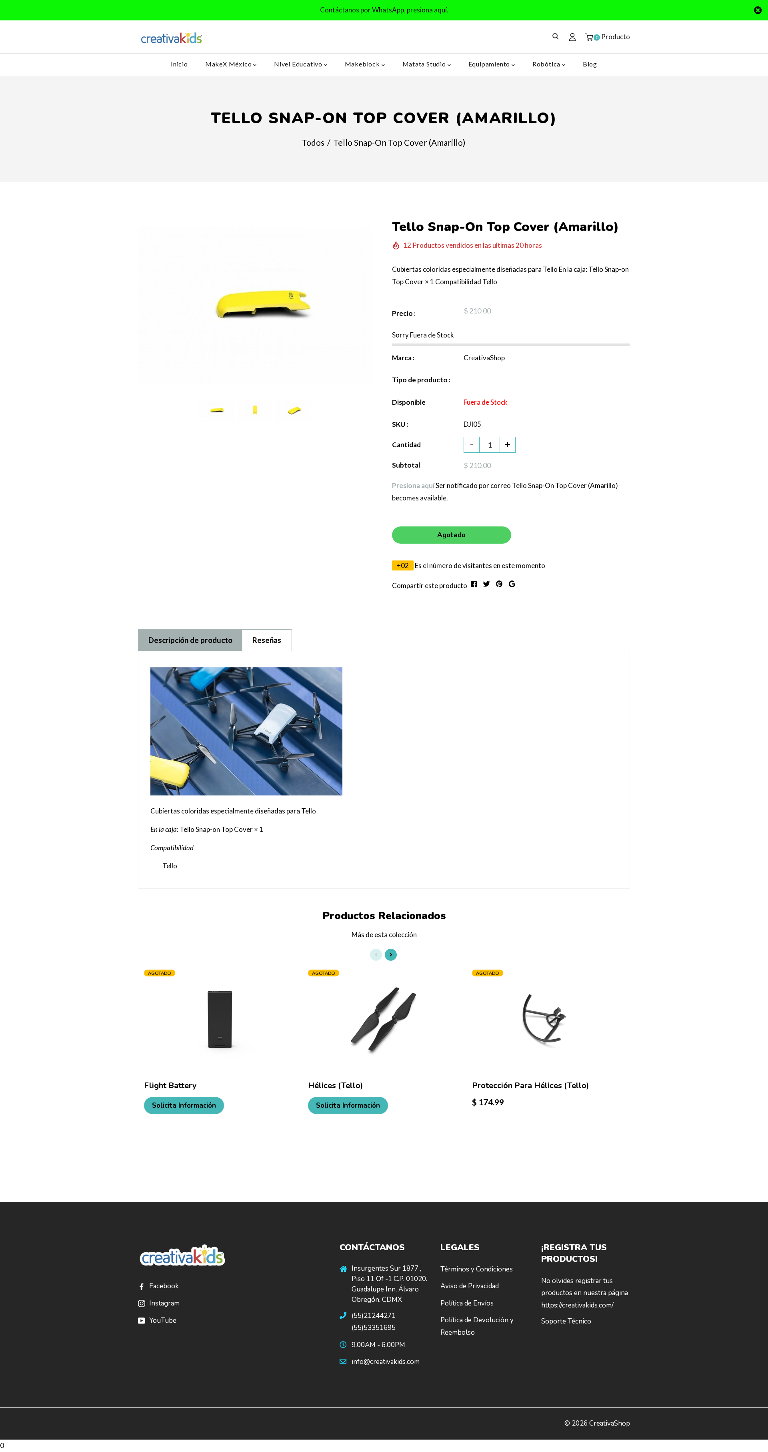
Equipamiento (490, 64)
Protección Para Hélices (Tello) (530, 1085)
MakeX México (229, 64)
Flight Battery (170, 1085)
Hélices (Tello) (335, 1085)
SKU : (400, 424)
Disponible (409, 402)
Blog (590, 64)
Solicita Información (184, 1105)
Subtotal (406, 465)
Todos (313, 142)
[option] (255, 306)
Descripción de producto (190, 640)
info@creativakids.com (386, 1361)
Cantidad (406, 444)
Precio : (404, 313)
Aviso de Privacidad (469, 1286)
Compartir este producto (429, 585)
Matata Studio (425, 64)
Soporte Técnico (566, 1321)
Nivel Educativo (299, 64)
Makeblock (363, 64)
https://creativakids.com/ (577, 1305)
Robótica (547, 64)
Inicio (179, 64)
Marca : (403, 357)
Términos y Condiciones (476, 1269)
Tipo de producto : (421, 380)
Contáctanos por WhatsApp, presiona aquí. (384, 10)
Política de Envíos (467, 1303)
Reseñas (266, 640)
